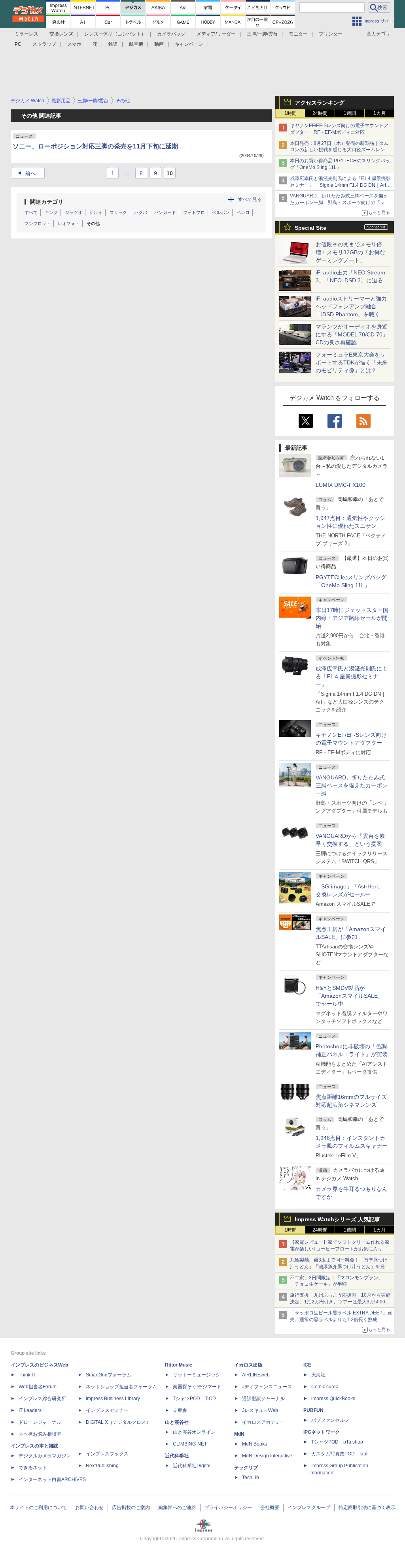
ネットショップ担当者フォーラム (121, 1386)
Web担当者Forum (38, 1386)
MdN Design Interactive (267, 1456)
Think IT (27, 1375)
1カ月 (379, 113)
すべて (31, 212)
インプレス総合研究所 (42, 1398)
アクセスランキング (319, 103)
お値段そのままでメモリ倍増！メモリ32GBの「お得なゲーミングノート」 (350, 252)
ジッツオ (73, 212)
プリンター (331, 34)
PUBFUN (313, 1410)
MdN (239, 1434)
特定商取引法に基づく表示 (367, 1507)
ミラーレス (26, 34)
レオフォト (68, 223)
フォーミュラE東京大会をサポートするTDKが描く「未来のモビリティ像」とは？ (352, 362)
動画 (159, 44)
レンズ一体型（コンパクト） (115, 34)
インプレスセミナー (107, 1410)
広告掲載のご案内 (131, 1507)
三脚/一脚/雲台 (262, 34)
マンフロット (38, 223)
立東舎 (180, 1410)
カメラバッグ (171, 34)
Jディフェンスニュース (267, 1386)
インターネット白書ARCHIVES (52, 1479)
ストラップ (44, 44)
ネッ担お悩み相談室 (40, 1434)
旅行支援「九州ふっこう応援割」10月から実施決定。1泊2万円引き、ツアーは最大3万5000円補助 (340, 1301)
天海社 (318, 1375)
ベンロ (243, 212)
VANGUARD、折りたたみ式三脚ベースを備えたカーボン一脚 (352, 785)
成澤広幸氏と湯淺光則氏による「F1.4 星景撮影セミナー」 (352, 676)
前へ (26, 173)
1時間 (290, 113)
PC (18, 44)
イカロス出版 (248, 1365)
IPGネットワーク (321, 1432)
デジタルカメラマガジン (45, 1456)
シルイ (95, 212)
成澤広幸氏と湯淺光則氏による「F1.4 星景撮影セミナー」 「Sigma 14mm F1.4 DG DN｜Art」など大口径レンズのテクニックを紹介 (340, 185)
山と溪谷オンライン (194, 1432)
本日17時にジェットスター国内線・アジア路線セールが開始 (352, 618)
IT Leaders (30, 1410)
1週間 (350, 113)
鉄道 (113, 44)
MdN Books (254, 1444)
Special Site (310, 228)
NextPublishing (102, 1465)
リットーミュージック (196, 1375)
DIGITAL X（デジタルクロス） (118, 1422)
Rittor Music (178, 1365)
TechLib (250, 1477)
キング (51, 212)
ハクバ (140, 212)
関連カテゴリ (46, 202)
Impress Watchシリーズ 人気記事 (337, 1219)
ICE (307, 1365)
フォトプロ (194, 212)
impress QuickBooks (333, 1398)
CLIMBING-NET (190, 1444)
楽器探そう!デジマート (197, 1386)
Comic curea (325, 1386)
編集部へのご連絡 (177, 1507)
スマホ (74, 44)
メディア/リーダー (216, 34)
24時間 (319, 113)
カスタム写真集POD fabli (340, 1454)
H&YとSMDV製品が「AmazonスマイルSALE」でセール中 (349, 996)
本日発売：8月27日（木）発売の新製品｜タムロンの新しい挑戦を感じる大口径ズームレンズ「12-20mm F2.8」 (340, 150)
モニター (298, 34)
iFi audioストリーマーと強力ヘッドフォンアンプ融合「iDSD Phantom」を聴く (351, 306)
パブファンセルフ (330, 1420)
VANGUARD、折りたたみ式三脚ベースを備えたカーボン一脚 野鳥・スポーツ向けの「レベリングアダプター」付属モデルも (340, 202)
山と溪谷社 (177, 1422)
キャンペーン (189, 44)
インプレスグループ (309, 1507)
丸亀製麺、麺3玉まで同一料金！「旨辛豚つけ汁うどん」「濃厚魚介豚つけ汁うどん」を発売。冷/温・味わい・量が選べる (339, 1266)
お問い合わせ (89, 1507)
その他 (93, 223)
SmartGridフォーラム (108, 1375)
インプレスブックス (107, 1454)
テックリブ (246, 1467)
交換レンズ (61, 34)
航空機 (136, 44)
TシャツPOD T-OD (194, 1398)
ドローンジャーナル (40, 1422)
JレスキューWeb (260, 1410)
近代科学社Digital (191, 1465)
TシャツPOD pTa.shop (337, 1442)
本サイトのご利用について (38, 1507)
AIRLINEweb (256, 1375)
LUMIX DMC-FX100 (340, 485)
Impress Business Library (113, 1398)
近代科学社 (177, 1456)
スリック (118, 212)
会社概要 (269, 1507)
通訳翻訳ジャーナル (263, 1398)
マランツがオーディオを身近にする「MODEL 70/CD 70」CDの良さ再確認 (352, 334)
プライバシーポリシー (228, 1507)
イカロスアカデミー (263, 1422)
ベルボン (220, 212)
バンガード (165, 212)
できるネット (33, 1467)
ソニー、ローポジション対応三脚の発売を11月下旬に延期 (95, 146)
